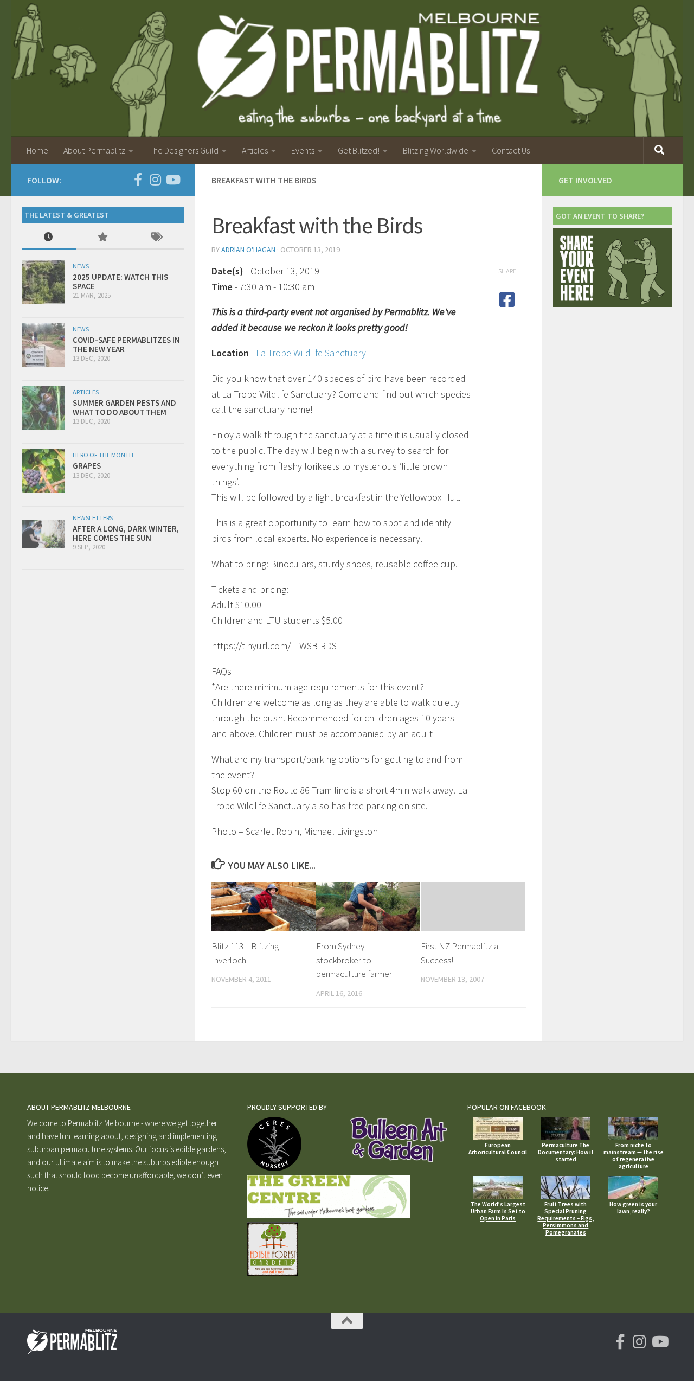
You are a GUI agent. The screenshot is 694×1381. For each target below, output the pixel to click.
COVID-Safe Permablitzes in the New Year (126, 344)
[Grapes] (43, 471)
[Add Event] (612, 304)
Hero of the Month (103, 455)
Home (37, 150)
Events (302, 150)
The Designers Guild (184, 150)
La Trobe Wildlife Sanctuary (311, 353)
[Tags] (157, 238)
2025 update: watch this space (120, 281)
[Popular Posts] (103, 238)
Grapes (87, 466)
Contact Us (511, 150)
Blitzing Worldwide (435, 150)
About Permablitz (94, 150)
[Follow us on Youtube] (172, 179)
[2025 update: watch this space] (43, 282)
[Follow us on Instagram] (155, 179)
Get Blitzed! (359, 150)
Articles (255, 150)
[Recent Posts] (49, 238)
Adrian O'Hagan (248, 249)
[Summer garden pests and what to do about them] (43, 408)
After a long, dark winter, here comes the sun (126, 533)
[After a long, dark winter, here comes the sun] (43, 534)
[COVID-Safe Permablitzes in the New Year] (43, 345)
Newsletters (93, 518)
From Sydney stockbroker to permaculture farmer (354, 960)
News (81, 266)
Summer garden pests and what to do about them (124, 407)
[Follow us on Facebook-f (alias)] (137, 179)
